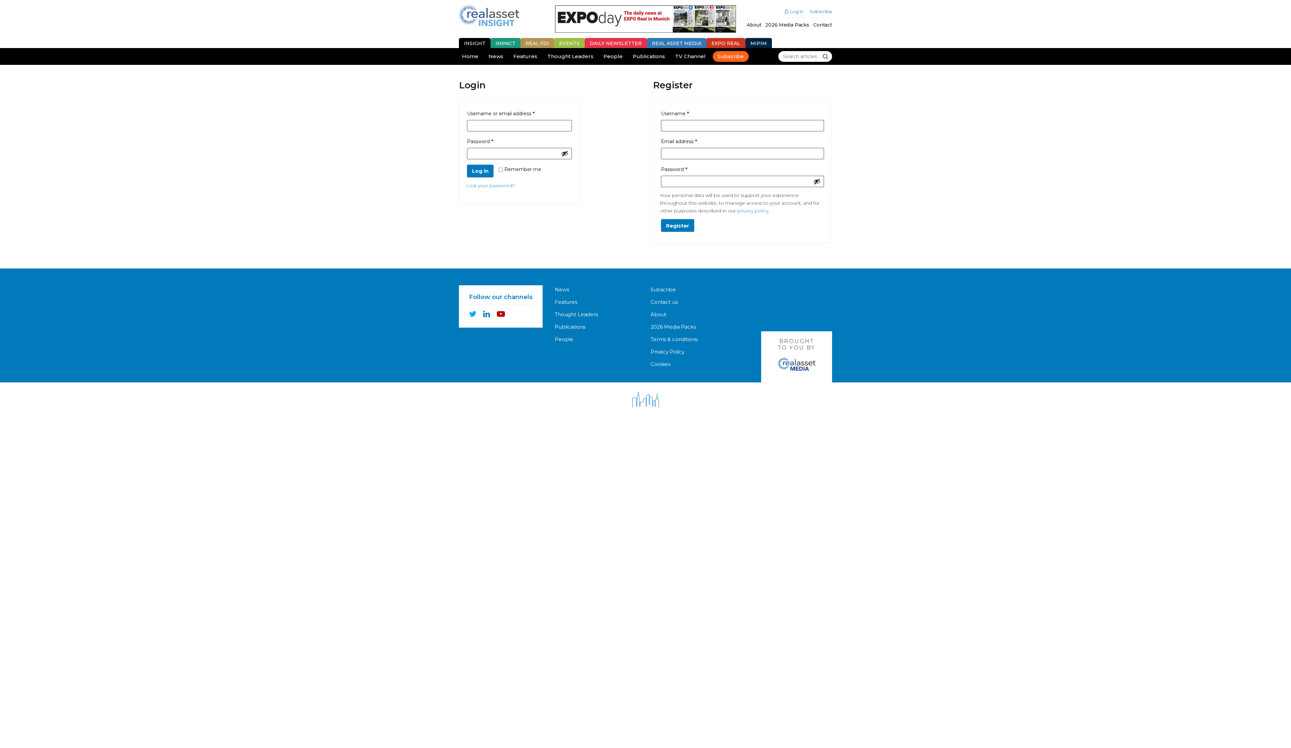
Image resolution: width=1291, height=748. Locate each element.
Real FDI (537, 43)
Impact (505, 43)
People (613, 56)
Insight (474, 43)
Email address (689, 141)
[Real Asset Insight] (489, 15)
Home (470, 56)
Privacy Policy (667, 351)
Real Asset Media (676, 43)
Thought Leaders (570, 56)
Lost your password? (490, 185)
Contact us (664, 302)
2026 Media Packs (787, 25)
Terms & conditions (674, 339)
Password (490, 141)
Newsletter (616, 43)
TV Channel (690, 56)
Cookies (660, 364)
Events (569, 43)
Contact (822, 25)
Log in (796, 11)
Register (677, 225)
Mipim (758, 43)
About (754, 25)
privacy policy (753, 211)
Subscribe (821, 11)
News (495, 56)
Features (525, 56)
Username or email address (511, 113)
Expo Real (725, 43)
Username (685, 113)
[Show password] (565, 153)
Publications (649, 56)
